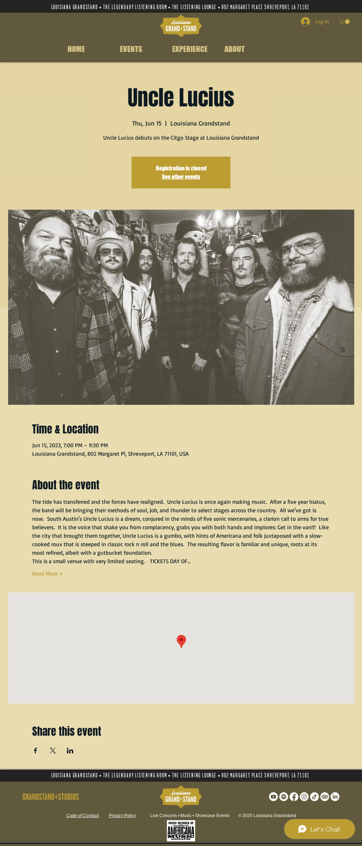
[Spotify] (283, 796)
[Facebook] (294, 796)
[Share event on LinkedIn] (70, 750)
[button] (345, 21)
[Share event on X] (52, 750)
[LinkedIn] (335, 796)
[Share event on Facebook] (35, 750)
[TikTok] (314, 796)
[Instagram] (304, 796)
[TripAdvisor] (324, 796)
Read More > (47, 573)
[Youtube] (273, 796)
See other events (181, 176)
